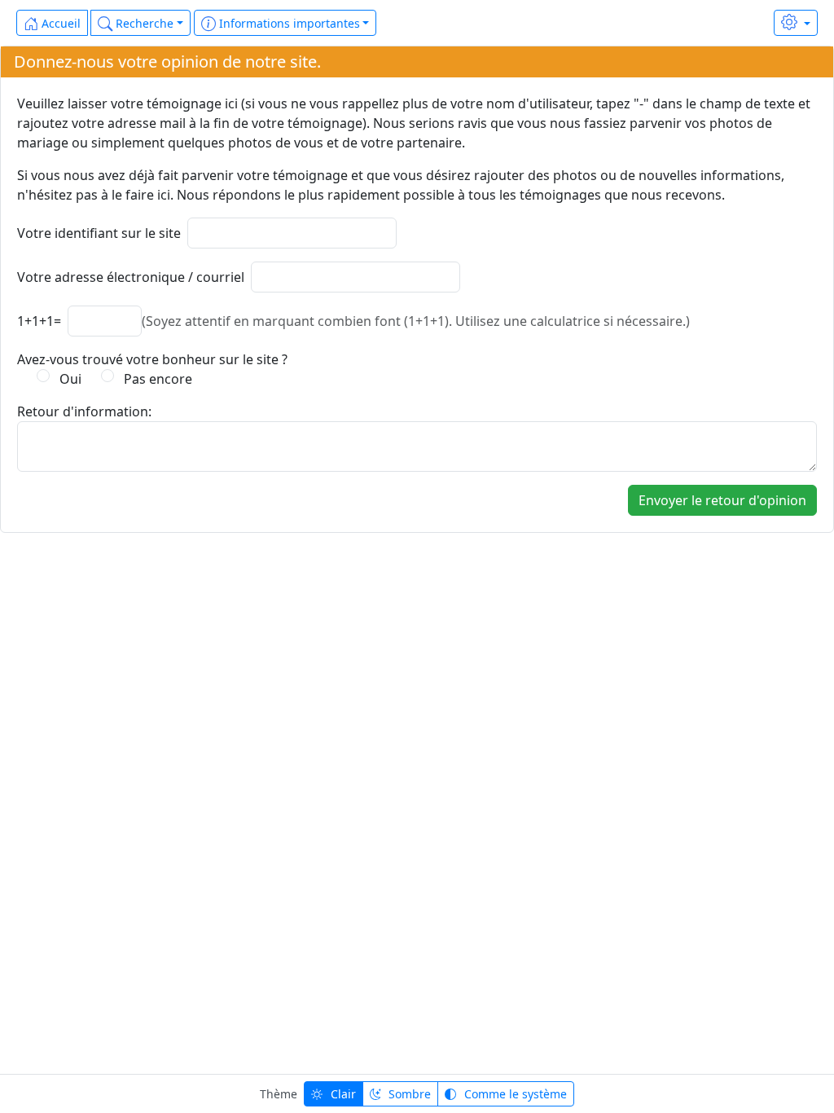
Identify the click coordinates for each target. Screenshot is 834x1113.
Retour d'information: (84, 411)
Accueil (59, 23)
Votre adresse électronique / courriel (130, 277)
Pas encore (154, 379)
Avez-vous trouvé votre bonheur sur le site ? (152, 359)
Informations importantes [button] (288, 23)
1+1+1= (39, 321)
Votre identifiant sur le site (99, 233)
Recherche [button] (142, 23)
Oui (67, 379)
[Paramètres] (796, 23)
